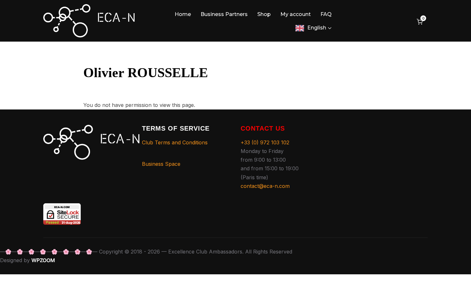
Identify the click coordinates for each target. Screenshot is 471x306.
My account (295, 14)
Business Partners (224, 14)
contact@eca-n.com (265, 186)
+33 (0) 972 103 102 (265, 142)
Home (183, 14)
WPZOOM (43, 260)
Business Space (161, 164)
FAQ (326, 14)
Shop (264, 14)
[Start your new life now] (91, 129)
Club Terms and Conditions (175, 142)
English (316, 28)
